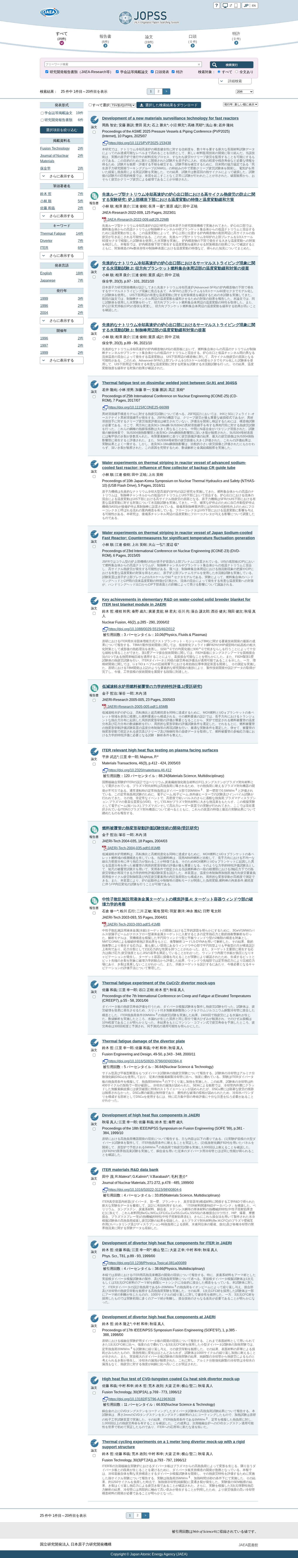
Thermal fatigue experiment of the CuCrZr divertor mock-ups (158, 983)
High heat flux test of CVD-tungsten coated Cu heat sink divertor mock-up (171, 1379)
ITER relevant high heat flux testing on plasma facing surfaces (160, 750)
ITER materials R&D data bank (130, 1170)
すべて (62, 36)
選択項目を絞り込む (61, 130)
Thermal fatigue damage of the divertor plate (143, 1041)
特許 (236, 36)
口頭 (192, 38)
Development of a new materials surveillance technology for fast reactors (170, 118)
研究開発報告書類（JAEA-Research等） (81, 72)
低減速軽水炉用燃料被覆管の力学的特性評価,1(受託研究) (152, 686)
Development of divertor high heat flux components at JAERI (159, 1317)
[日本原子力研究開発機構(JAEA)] (50, 13)
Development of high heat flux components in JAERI (151, 1115)
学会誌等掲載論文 (134, 72)
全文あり (246, 72)
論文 (149, 39)
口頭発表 (162, 72)
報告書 (105, 38)
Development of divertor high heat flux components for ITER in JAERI (167, 1243)
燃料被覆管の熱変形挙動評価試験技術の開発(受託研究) (150, 828)
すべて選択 (101, 105)
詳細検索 (235, 81)
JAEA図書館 (248, 1545)
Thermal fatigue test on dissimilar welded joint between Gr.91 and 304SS (169, 383)
